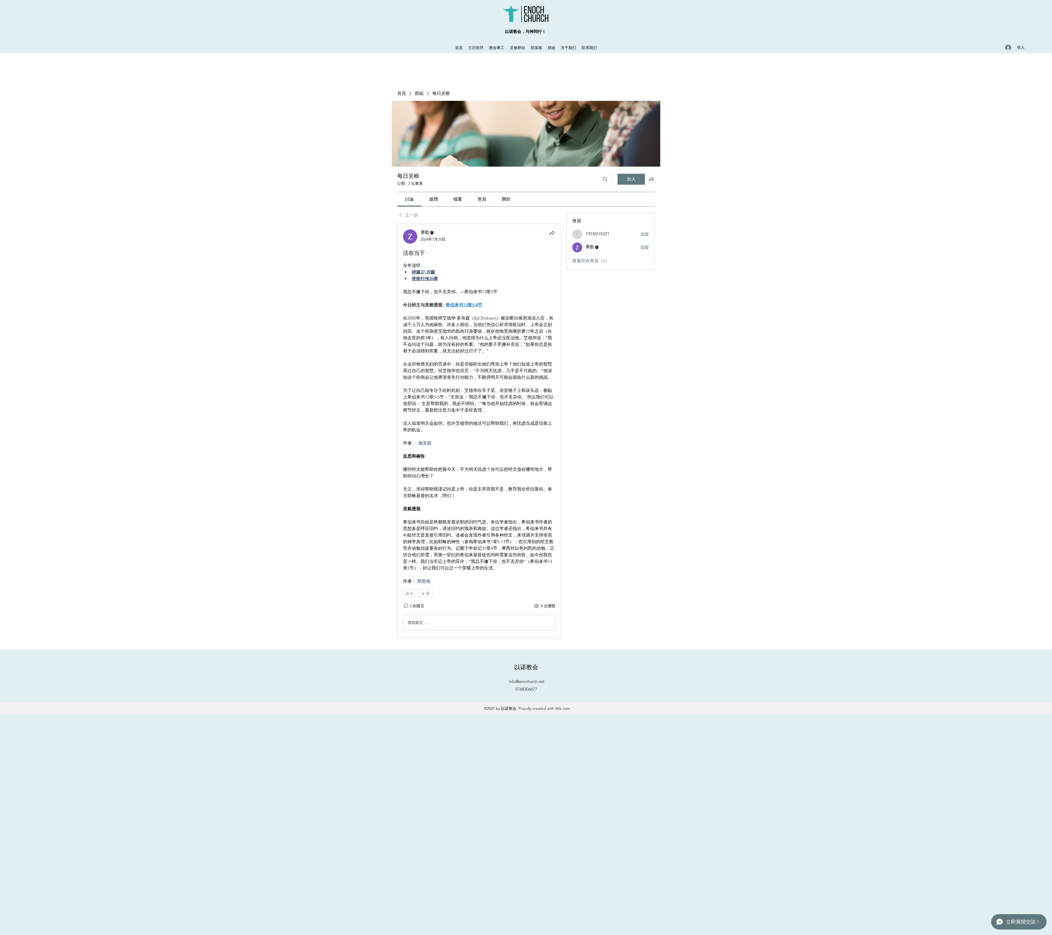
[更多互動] (425, 593)
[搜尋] (605, 179)
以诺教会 (526, 667)
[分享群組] (651, 179)
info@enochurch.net (526, 681)
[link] (409, 199)
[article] (479, 431)
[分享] (552, 232)
